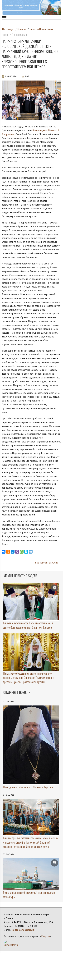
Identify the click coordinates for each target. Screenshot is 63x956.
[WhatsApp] (22, 552)
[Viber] (17, 552)
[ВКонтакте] (3, 552)
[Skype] (26, 552)
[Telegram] (31, 552)
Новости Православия (41, 29)
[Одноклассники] (8, 552)
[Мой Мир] (13, 552)
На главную (8, 29)
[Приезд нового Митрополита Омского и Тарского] (31, 744)
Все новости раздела (46, 562)
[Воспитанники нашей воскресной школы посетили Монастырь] (31, 874)
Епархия (45, 936)
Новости (22, 29)
